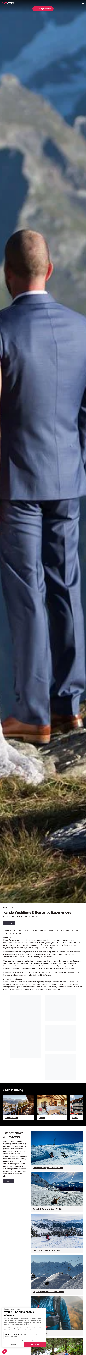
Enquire (9, 923)
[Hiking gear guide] (57, 1316)
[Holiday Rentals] (18, 1108)
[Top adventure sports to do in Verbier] (57, 1151)
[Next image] (81, 451)
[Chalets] (52, 1108)
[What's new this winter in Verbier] (57, 1233)
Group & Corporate (10, 907)
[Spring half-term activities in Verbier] (57, 1192)
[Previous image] (4, 451)
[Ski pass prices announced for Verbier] (57, 1275)
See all (7, 1181)
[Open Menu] (83, 3)
